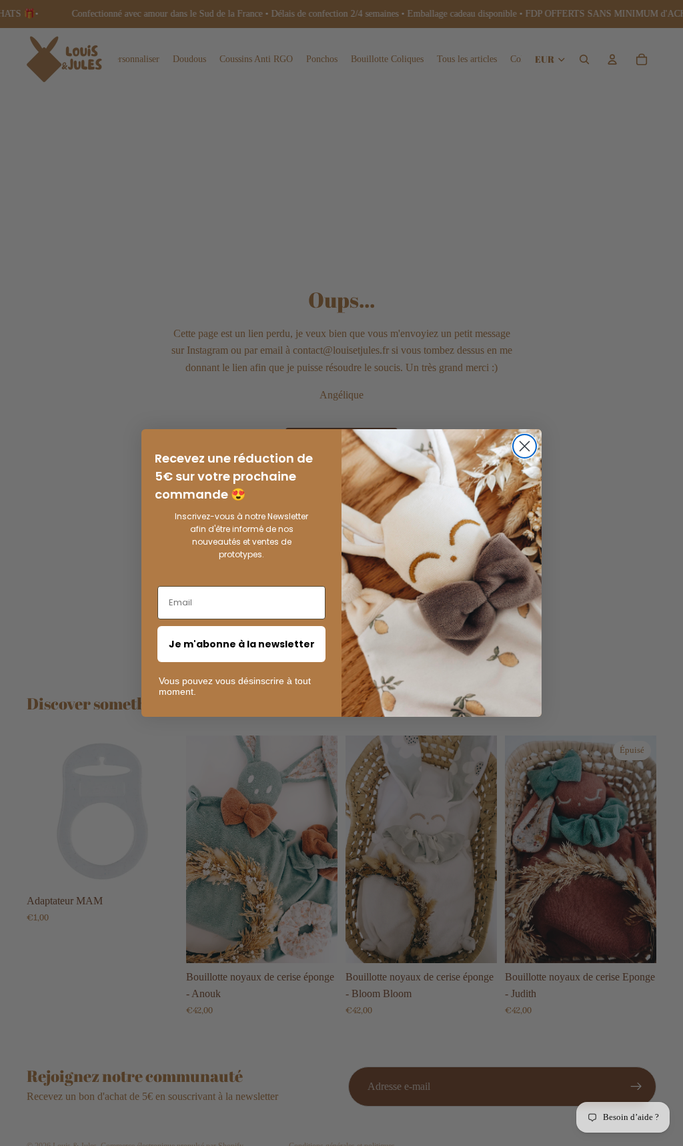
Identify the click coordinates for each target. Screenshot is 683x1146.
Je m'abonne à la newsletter (242, 644)
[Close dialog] (524, 446)
